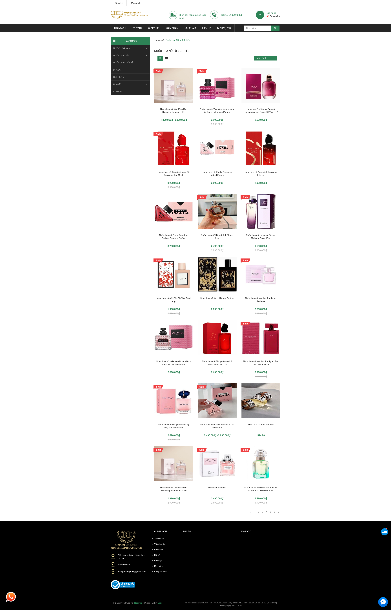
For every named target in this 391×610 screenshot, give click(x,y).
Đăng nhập (135, 3)
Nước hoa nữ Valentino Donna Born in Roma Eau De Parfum (173, 363)
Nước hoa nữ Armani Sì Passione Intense (261, 173)
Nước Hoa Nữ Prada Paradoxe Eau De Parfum (217, 426)
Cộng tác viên (160, 571)
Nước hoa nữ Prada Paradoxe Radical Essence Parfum (173, 236)
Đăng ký (119, 3)
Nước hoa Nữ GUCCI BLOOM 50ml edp (174, 299)
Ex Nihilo (117, 91)
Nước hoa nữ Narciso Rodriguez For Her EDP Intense (260, 363)
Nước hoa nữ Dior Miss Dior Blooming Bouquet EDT (173, 110)
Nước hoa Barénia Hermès (261, 424)
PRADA (116, 70)
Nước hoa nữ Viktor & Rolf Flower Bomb (217, 236)
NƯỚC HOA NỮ (121, 55)
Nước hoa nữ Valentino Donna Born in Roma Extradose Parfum (217, 110)
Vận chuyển (159, 544)
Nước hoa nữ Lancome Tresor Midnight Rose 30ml (260, 236)
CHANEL (117, 84)
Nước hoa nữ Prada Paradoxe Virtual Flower (217, 173)
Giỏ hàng (271, 12)
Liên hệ (206, 28)
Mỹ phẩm (190, 28)
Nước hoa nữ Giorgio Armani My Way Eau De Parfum (173, 426)
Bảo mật (158, 560)
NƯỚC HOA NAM (121, 48)
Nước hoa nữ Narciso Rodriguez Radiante (260, 299)
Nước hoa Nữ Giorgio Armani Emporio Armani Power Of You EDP (261, 110)
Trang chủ (120, 28)
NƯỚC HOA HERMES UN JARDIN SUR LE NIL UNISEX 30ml (260, 489)
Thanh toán (159, 538)
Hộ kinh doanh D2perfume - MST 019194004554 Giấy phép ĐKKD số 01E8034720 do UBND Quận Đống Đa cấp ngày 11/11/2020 (231, 604)
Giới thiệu (154, 28)
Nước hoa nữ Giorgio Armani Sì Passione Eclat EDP (217, 363)
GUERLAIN (118, 77)
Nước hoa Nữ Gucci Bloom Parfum (217, 298)
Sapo (160, 603)
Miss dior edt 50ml (217, 487)
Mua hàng (158, 566)
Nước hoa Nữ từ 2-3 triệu (172, 51)
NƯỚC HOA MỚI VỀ (123, 62)
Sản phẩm (172, 28)
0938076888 (124, 564)
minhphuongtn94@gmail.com (132, 571)
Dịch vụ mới (224, 28)
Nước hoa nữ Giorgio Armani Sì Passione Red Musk (174, 173)
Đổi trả (157, 555)
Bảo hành (158, 549)
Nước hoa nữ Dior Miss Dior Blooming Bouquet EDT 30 (173, 489)
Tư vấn (137, 28)
